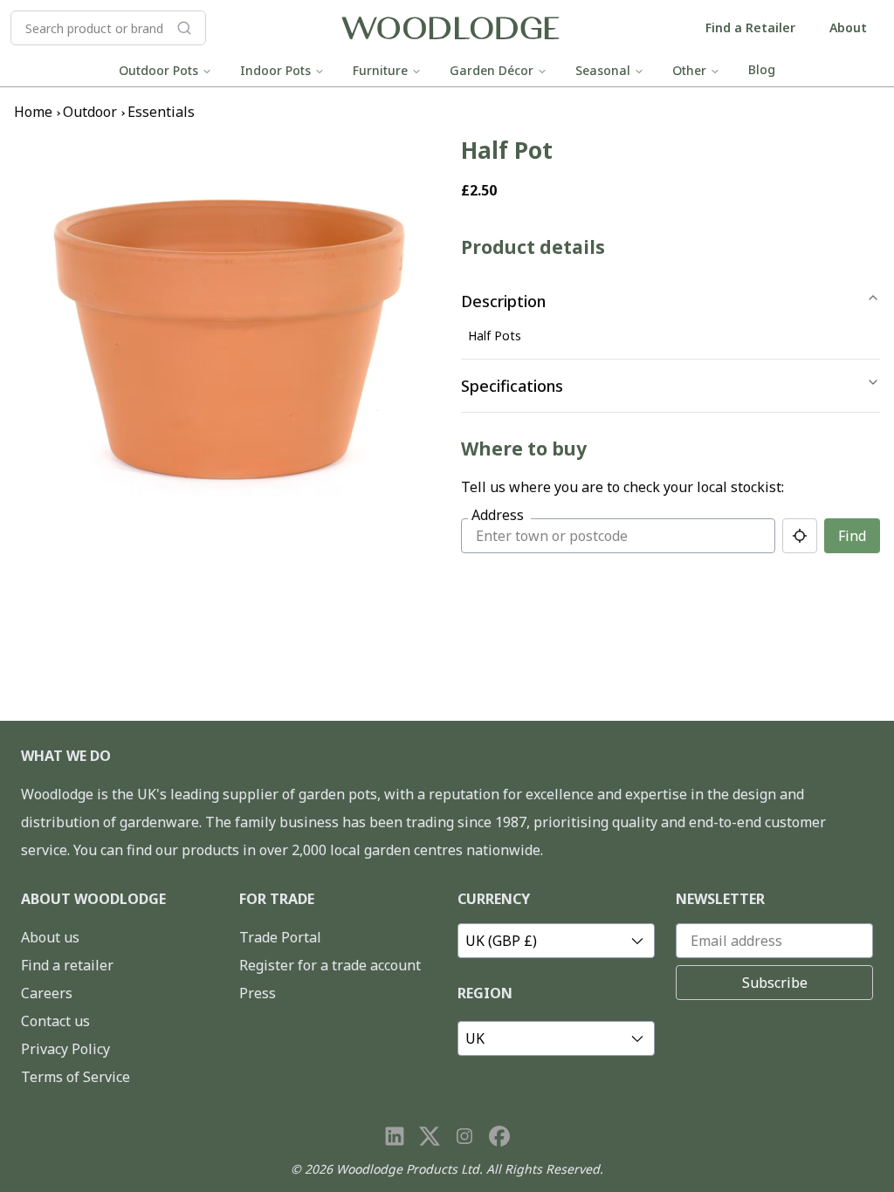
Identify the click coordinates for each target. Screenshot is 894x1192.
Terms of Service (75, 1076)
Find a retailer (67, 965)
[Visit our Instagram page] (464, 1136)
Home (33, 111)
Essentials (161, 111)
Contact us (55, 1021)
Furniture (380, 70)
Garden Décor (491, 70)
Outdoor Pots (158, 70)
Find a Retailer (750, 27)
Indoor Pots (275, 70)
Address (497, 514)
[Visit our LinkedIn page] (394, 1136)
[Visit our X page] (429, 1136)
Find (852, 535)
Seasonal (602, 70)
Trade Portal (280, 937)
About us (50, 937)
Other (689, 70)
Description (503, 301)
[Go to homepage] (450, 28)
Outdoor (90, 111)
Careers (46, 993)
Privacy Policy (65, 1048)
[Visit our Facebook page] (499, 1136)
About (848, 27)
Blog (761, 69)
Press (257, 993)
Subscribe (775, 982)
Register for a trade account (330, 965)
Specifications (512, 385)
